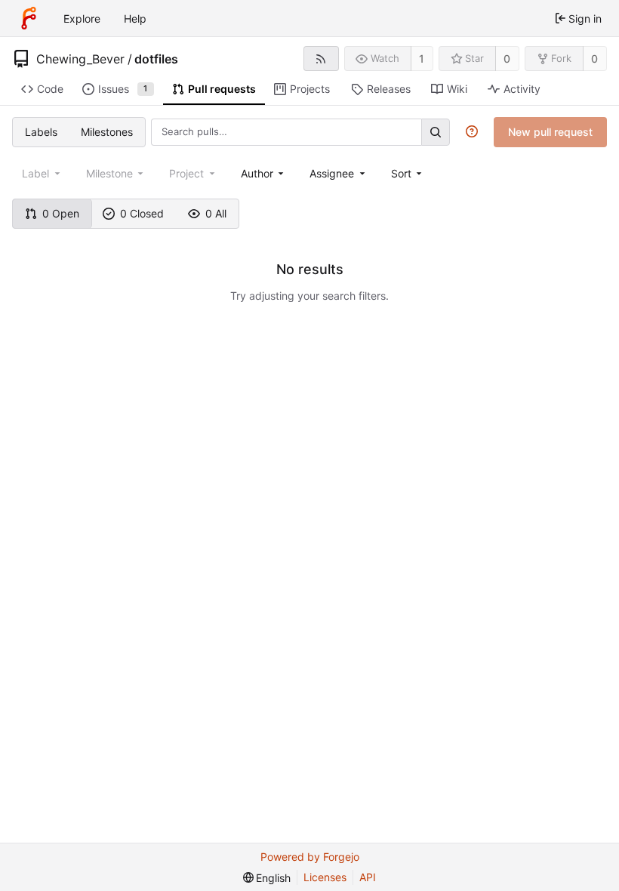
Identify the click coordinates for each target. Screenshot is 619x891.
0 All (215, 213)
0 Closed (142, 213)
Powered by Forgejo (309, 856)
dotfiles (156, 58)
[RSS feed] (321, 58)
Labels (41, 131)
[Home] (29, 18)
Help (135, 18)
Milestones (107, 131)
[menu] (408, 173)
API (367, 877)
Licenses (324, 877)
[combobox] (264, 173)
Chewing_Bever (80, 58)
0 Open (60, 213)
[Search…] (435, 132)
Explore (81, 18)
